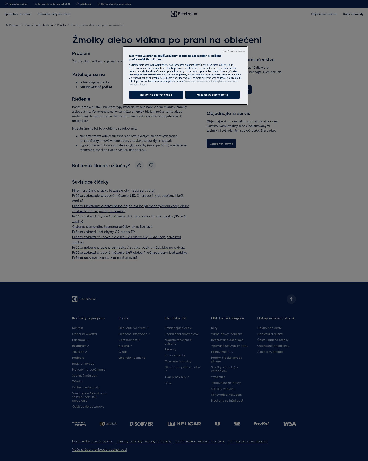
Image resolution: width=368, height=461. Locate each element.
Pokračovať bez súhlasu (234, 51)
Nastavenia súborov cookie (156, 94)
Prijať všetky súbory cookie (212, 94)
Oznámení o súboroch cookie (198, 81)
